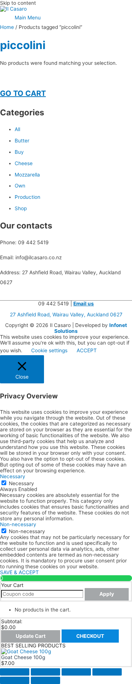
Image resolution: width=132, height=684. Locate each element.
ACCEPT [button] (87, 350)
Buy (19, 152)
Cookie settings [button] (49, 350)
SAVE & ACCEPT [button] (19, 572)
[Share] (76, 672)
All (17, 129)
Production (27, 197)
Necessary (21, 483)
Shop (21, 208)
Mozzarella (27, 175)
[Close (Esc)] (107, 672)
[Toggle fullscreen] (45, 672)
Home (7, 27)
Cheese (24, 163)
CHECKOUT (90, 636)
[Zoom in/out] (14, 672)
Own (20, 186)
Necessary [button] (12, 476)
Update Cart (30, 636)
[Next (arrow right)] (45, 680)
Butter (22, 141)
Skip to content (18, 3)
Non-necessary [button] (18, 524)
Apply (106, 594)
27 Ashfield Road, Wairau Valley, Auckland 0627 (66, 314)
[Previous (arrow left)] (14, 680)
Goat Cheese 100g (23, 657)
